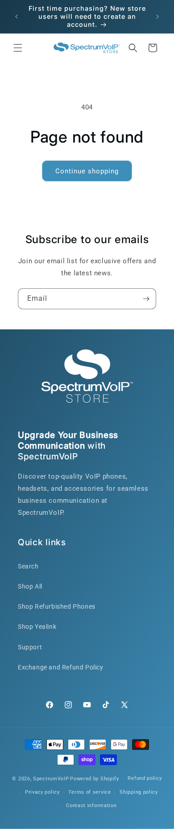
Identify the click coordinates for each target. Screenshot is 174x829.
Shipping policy (139, 792)
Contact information (91, 805)
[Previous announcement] (16, 16)
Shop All (30, 586)
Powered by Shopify (94, 779)
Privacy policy (42, 792)
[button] (18, 48)
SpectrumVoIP (51, 779)
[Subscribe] (146, 298)
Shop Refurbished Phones (56, 606)
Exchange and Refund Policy (61, 667)
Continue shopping (87, 171)
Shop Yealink (37, 626)
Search (28, 566)
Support (30, 647)
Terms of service (89, 792)
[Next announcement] (157, 16)
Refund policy (145, 778)
